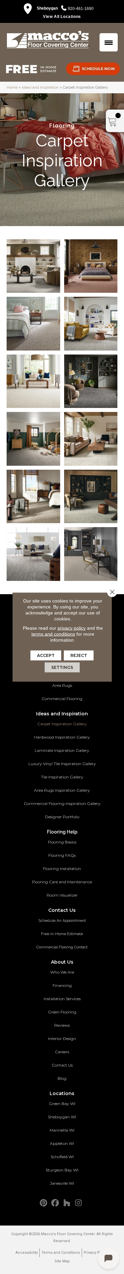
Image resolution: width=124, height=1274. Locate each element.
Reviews (62, 1025)
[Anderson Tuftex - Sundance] (33, 554)
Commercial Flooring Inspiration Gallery (62, 803)
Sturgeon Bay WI (62, 1169)
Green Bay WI (62, 1103)
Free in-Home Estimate (62, 933)
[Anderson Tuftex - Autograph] (91, 496)
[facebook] (55, 1203)
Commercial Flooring (62, 698)
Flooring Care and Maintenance (62, 881)
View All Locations (62, 16)
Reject (78, 655)
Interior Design (62, 1038)
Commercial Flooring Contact (62, 947)
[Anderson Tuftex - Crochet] (91, 266)
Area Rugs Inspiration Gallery (62, 790)
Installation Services (62, 998)
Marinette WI (62, 1130)
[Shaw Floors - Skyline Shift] (91, 324)
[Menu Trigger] (109, 42)
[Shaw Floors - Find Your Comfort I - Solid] (33, 381)
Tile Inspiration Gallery (62, 776)
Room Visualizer (62, 895)
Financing (62, 985)
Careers (62, 1051)
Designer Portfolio (62, 816)
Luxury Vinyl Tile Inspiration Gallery (62, 763)
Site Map (62, 1261)
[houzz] (67, 1203)
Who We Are (62, 972)
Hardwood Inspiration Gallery (62, 737)
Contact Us (62, 1065)
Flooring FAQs (62, 855)
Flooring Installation (62, 868)
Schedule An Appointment (62, 920)
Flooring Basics (62, 841)
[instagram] (78, 1203)
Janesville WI (62, 1183)
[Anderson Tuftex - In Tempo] (91, 439)
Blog (62, 1078)
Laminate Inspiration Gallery (62, 750)
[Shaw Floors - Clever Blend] (33, 266)
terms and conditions (53, 634)
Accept (46, 655)
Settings (62, 667)
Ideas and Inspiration (40, 87)
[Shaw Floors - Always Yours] (91, 554)
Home (12, 87)
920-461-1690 (81, 8)
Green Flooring (62, 1011)
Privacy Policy (96, 1252)
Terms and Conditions (60, 1252)
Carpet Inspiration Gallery (62, 723)
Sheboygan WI (62, 1116)
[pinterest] (44, 1203)
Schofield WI (62, 1156)
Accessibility (27, 1252)
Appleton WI (62, 1143)
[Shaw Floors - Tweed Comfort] (91, 381)
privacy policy (72, 628)
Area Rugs (62, 685)
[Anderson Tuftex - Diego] (33, 324)
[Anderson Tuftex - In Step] (33, 496)
